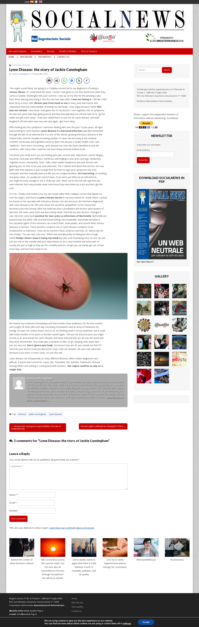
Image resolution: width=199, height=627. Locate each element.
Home (11, 57)
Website (13, 510)
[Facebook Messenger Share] (72, 81)
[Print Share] (49, 81)
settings (127, 623)
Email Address (143, 150)
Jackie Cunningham (20, 74)
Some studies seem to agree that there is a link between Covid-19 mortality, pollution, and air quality (84, 567)
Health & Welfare (67, 51)
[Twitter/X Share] (79, 81)
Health (26, 65)
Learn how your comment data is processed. (71, 527)
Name (13, 494)
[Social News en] (99, 23)
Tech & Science (89, 51)
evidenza (16, 65)
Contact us (63, 57)
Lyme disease (55, 414)
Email (13, 502)
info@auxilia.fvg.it (27, 614)
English (40, 2)
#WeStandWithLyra (146, 559)
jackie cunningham (37, 414)
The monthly (44, 57)
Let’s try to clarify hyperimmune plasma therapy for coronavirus (115, 563)
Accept (146, 622)
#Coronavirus (177, 559)
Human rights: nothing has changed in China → (103, 426)
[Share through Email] (57, 81)
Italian (36, 2)
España (32, 2)
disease (22, 414)
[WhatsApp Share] (64, 81)
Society (51, 51)
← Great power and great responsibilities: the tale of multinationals (36, 427)
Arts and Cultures (17, 51)
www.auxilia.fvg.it (33, 610)
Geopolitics (36, 51)
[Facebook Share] (87, 81)
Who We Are (26, 57)
